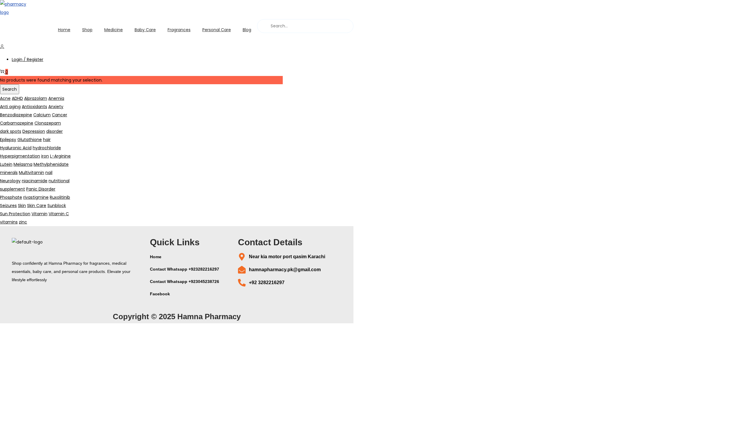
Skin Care (36, 205)
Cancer (59, 115)
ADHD (17, 98)
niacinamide (34, 181)
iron (45, 156)
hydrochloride (47, 148)
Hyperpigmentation (20, 156)
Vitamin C (59, 214)
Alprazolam (35, 98)
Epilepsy (8, 140)
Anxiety (55, 107)
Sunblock (56, 205)
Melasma (23, 164)
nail (48, 172)
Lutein (6, 164)
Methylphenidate (51, 164)
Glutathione (29, 140)
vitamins (9, 222)
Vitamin (39, 214)
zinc (23, 222)
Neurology (10, 181)
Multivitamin (31, 172)
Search (9, 89)
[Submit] (263, 26)
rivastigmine (36, 197)
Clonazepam (47, 123)
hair (47, 140)
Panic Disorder (40, 189)
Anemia (56, 98)
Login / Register (27, 59)
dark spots (10, 131)
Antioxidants (34, 107)
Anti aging (10, 107)
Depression (33, 131)
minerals (9, 172)
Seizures (8, 205)
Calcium (42, 115)
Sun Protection (15, 214)
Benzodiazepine (16, 115)
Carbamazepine (16, 123)
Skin (22, 205)
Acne (5, 98)
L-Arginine (60, 156)
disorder (54, 131)
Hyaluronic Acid (16, 148)
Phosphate (11, 197)
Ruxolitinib (60, 197)
